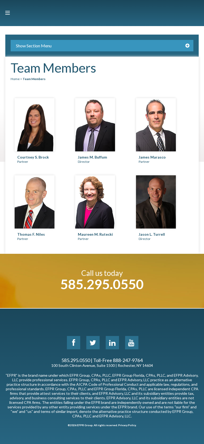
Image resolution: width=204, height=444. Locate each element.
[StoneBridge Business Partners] (102, 13)
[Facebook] (73, 342)
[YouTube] (131, 342)
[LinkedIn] (112, 342)
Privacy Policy (127, 425)
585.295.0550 (102, 284)
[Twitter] (93, 342)
